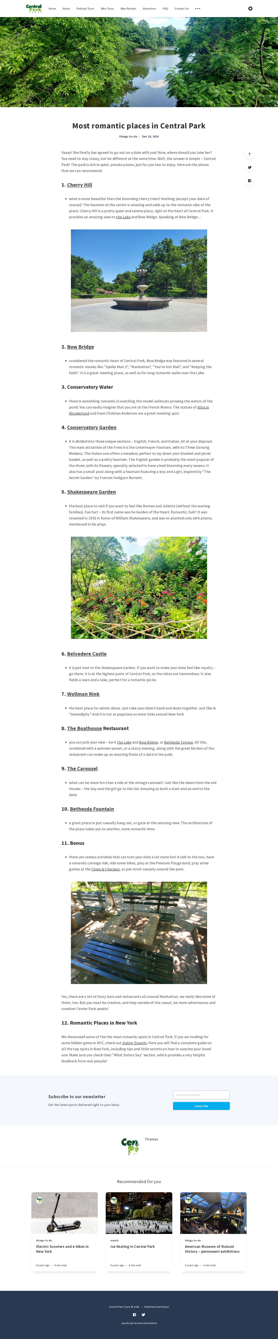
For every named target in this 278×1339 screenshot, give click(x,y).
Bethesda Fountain (92, 808)
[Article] (64, 1213)
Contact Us (182, 8)
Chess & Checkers (106, 869)
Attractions (149, 8)
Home (52, 8)
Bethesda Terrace (178, 742)
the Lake (123, 216)
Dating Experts (134, 1042)
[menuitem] (34, 8)
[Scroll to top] (249, 154)
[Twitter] (249, 167)
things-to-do (128, 136)
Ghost (165, 1306)
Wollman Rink (83, 693)
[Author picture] (129, 1146)
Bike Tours (107, 8)
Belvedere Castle (87, 653)
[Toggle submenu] (197, 8)
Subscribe (201, 1106)
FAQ (165, 8)
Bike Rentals (128, 8)
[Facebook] (249, 180)
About (66, 8)
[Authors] (39, 1200)
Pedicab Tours (85, 8)
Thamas (151, 1139)
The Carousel (82, 768)
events (114, 1240)
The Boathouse (84, 728)
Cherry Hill (79, 184)
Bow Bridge (80, 346)
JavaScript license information (139, 1323)
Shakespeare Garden (91, 491)
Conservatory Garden (91, 427)
